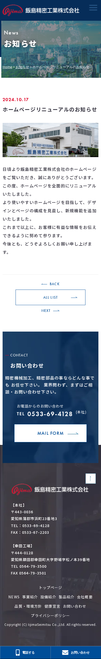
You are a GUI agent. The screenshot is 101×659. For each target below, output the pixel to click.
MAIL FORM (50, 433)
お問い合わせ (74, 606)
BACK (54, 284)
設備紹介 (48, 596)
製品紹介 (66, 596)
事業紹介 (30, 596)
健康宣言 (52, 606)
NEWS (13, 596)
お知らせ (22, 67)
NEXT (46, 310)
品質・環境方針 (28, 606)
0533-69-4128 (51, 413)
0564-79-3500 (33, 566)
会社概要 (84, 596)
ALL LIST (50, 297)
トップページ (50, 587)
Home (7, 67)
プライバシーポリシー (50, 615)
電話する (28, 652)
